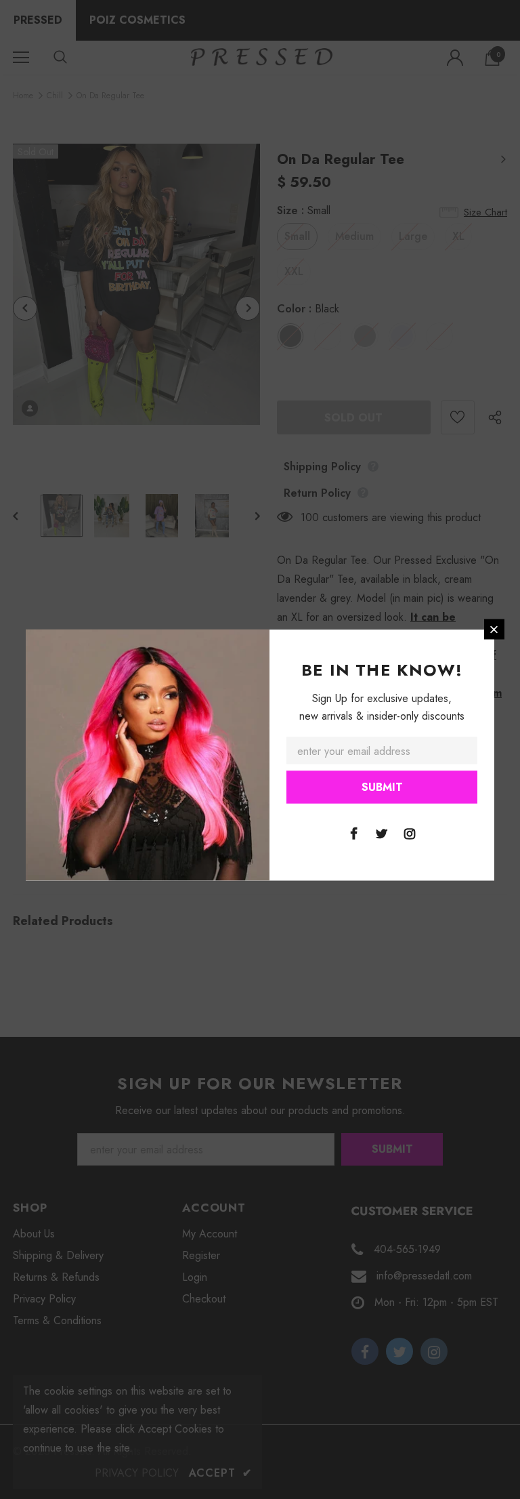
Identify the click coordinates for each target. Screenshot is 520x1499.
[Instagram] (409, 833)
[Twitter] (382, 833)
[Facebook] (354, 833)
